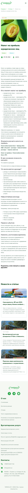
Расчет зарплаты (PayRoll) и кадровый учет (13, 437)
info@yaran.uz (8, 468)
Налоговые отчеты (6, 433)
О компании (4, 402)
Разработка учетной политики (10, 444)
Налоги (12, 53)
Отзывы (3, 410)
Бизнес (4, 53)
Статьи (10, 9)
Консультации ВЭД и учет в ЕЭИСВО (11, 452)
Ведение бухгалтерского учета (10, 429)
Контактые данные (6, 406)
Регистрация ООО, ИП (7, 441)
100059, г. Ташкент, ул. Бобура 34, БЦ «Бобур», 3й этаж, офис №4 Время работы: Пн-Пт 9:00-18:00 (14, 473)
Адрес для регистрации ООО (9, 454)
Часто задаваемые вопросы (9, 414)
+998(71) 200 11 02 (9, 464)
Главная (3, 9)
